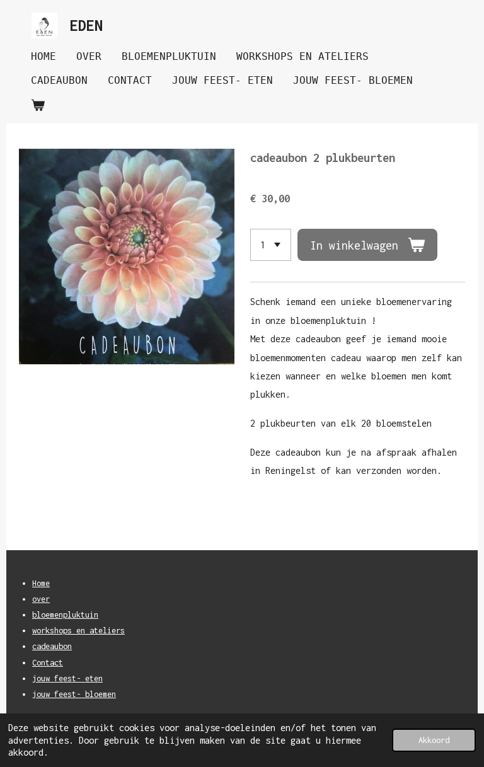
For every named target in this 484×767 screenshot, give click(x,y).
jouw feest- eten (67, 678)
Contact (47, 662)
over (41, 599)
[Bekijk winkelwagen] (38, 105)
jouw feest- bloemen (74, 694)
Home (41, 583)
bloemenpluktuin (65, 615)
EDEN (86, 25)
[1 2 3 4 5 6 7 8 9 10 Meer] (270, 245)
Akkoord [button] (433, 740)
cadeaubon (52, 646)
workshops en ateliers (78, 630)
